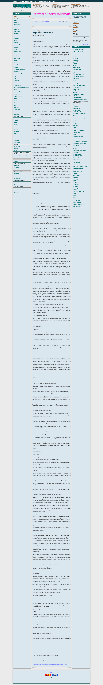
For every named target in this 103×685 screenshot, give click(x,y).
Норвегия (16, 135)
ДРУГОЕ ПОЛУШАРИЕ (78, 74)
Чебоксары (17, 109)
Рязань (15, 92)
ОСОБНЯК (75, 125)
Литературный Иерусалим (80, 99)
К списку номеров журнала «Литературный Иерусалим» (44, 664)
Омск (15, 76)
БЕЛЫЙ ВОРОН (77, 162)
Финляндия (17, 142)
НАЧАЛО (75, 80)
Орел (15, 78)
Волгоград (16, 38)
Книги (35, 1)
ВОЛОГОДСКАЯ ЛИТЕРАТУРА (80, 166)
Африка (16, 161)
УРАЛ (74, 170)
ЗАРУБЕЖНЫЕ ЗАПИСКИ (79, 147)
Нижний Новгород (18, 73)
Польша (16, 136)
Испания (16, 133)
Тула (15, 102)
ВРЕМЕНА (75, 53)
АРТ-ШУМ (75, 177)
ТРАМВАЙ (75, 180)
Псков (15, 89)
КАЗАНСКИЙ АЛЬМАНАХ (79, 143)
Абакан (15, 20)
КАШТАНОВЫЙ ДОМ (78, 49)
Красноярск (17, 58)
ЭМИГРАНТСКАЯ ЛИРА (79, 85)
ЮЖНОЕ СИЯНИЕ (77, 97)
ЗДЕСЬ (74, 115)
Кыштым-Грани (77, 54)
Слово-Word (76, 82)
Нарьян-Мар (17, 71)
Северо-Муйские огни (78, 136)
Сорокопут (75, 152)
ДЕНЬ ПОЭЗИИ (77, 87)
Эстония (16, 192)
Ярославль (17, 114)
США (15, 184)
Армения (16, 148)
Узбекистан (17, 178)
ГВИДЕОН (75, 148)
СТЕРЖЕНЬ (76, 157)
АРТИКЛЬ (75, 60)
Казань (15, 49)
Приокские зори (77, 69)
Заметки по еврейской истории (79, 119)
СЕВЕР (74, 127)
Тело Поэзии (76, 159)
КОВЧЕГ (75, 63)
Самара (16, 94)
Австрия (16, 118)
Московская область (19, 69)
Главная (15, 1)
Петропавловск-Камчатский (21, 87)
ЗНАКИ (74, 195)
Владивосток (17, 33)
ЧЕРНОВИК (76, 182)
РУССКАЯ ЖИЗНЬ (77, 171)
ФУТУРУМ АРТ (76, 175)
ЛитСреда (75, 117)
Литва (15, 190)
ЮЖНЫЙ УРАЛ (76, 132)
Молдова (16, 167)
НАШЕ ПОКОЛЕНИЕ (78, 168)
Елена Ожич (54, 4)
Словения (16, 140)
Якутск (15, 112)
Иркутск (16, 47)
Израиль (16, 129)
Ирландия (16, 131)
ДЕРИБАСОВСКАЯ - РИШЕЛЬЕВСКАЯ (78, 155)
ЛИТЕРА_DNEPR (77, 179)
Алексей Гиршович (38, 31)
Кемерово (16, 54)
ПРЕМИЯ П (75, 189)
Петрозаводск (17, 85)
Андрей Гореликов (37, 4)
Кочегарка (75, 106)
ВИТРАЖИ (75, 71)
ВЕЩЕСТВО (76, 58)
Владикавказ (17, 35)
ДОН (74, 72)
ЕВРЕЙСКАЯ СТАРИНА (79, 113)
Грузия (15, 150)
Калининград (17, 51)
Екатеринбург (17, 44)
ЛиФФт (75, 123)
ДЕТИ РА (75, 173)
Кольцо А (75, 83)
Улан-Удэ (16, 103)
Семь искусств (77, 121)
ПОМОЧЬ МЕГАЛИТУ (49, 1)
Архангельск (17, 24)
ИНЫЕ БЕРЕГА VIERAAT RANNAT (79, 95)
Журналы (21, 1)
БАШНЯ (75, 161)
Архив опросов (85, 44)
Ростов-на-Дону (18, 91)
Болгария (16, 124)
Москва (16, 67)
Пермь (15, 83)
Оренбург (16, 80)
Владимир (16, 36)
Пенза (15, 82)
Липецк (15, 65)
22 (73, 164)
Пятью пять (76, 104)
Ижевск (16, 45)
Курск (15, 62)
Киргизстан (17, 175)
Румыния (16, 138)
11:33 (74, 197)
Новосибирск (17, 74)
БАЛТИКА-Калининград (79, 76)
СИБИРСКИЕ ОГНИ (78, 51)
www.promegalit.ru (59, 678)
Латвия (15, 188)
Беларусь (16, 165)
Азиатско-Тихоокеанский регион (20, 156)
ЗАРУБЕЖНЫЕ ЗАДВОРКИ (80, 141)
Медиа (40, 1)
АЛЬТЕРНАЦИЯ (77, 206)
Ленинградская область (20, 64)
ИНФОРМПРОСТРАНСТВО (79, 150)
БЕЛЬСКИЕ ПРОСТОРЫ (79, 191)
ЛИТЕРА (75, 129)
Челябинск (16, 111)
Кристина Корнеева (75, 4)
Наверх (51, 672)
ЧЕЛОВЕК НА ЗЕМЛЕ (78, 130)
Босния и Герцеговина (20, 126)
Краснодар (16, 56)
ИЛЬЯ (74, 134)
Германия (16, 127)
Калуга (15, 53)
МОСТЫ (75, 65)
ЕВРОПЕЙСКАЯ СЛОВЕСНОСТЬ (77, 111)
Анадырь (16, 22)
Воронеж (16, 42)
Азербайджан (17, 146)
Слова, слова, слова (78, 139)
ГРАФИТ (75, 92)
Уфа (15, 105)
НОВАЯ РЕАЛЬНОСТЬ (78, 204)
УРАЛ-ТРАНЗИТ (77, 202)
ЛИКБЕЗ (75, 193)
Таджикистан (17, 176)
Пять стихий (76, 145)
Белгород (16, 29)
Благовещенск (17, 31)
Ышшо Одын (76, 188)
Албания (16, 120)
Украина (16, 169)
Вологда (16, 40)
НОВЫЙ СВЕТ (76, 78)
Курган (15, 60)
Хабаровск (16, 107)
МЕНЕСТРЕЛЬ (76, 67)
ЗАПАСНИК (76, 184)
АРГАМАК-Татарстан (78, 138)
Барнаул (16, 27)
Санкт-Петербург (18, 96)
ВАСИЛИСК (76, 199)
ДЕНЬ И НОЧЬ (76, 200)
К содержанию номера (62, 664)
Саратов (16, 98)
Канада (15, 182)
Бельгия (16, 122)
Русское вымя (76, 108)
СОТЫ (74, 56)
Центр (15, 16)
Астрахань (16, 26)
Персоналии (29, 1)
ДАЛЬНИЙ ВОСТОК (78, 62)
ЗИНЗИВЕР (75, 186)
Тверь (15, 100)
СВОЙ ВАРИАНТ (77, 91)
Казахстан (16, 173)
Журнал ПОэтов (77, 89)
